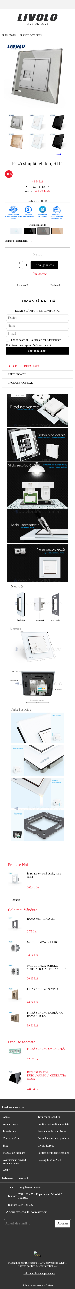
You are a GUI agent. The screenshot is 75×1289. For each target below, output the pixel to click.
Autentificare (10, 1124)
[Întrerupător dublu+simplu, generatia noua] (15, 1083)
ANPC (6, 1170)
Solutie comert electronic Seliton (37, 1285)
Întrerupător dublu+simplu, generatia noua (46, 1075)
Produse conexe (20, 382)
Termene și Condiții (49, 1116)
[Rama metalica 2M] (15, 924)
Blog (5, 1145)
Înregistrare (9, 1131)
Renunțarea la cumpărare (52, 1131)
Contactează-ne (11, 1138)
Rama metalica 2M (41, 918)
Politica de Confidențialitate (53, 1124)
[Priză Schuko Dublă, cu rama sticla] (15, 1018)
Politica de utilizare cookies (53, 1152)
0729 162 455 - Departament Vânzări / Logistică (40, 1196)
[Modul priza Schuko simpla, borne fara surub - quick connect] (15, 971)
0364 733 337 (25, 1204)
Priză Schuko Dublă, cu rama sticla (45, 1014)
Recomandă (22, 285)
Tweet (57, 154)
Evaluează (55, 285)
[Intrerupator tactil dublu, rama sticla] (15, 879)
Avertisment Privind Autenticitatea (14, 1162)
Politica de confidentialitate (45, 339)
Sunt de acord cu (35, 339)
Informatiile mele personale (39, 1273)
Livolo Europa (46, 1145)
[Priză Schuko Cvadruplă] (15, 1054)
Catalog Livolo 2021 (49, 1160)
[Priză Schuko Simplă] (15, 995)
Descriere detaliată (24, 366)
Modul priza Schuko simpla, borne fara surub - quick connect (46, 967)
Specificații (17, 374)
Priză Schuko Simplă (43, 989)
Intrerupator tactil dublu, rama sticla (44, 875)
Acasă (6, 1116)
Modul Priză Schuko (42, 942)
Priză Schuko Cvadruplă (46, 1048)
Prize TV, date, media (31, 35)
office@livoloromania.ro (30, 1187)
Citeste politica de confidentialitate (38, 1265)
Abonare (15, 899)
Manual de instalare (14, 1152)
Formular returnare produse (53, 1138)
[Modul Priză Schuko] (15, 948)
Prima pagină (9, 35)
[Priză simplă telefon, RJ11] (37, 107)
